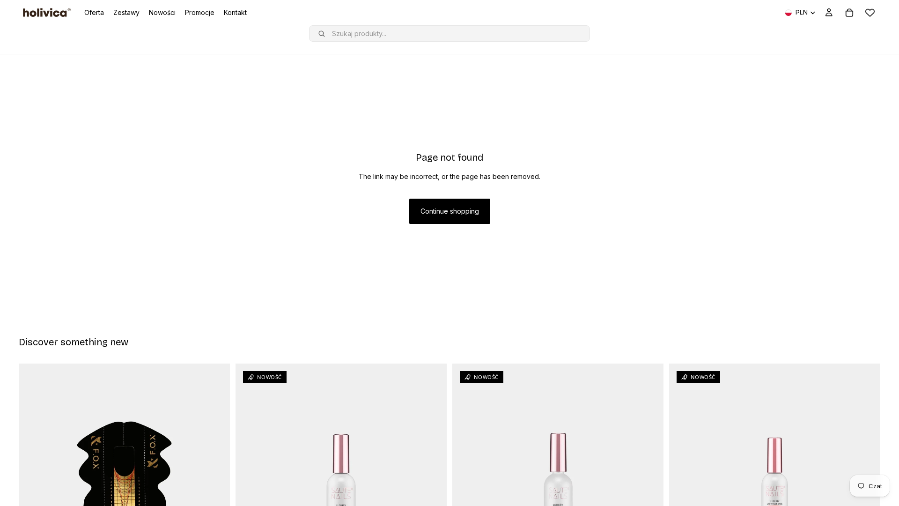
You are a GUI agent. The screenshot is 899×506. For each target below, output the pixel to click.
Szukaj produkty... (359, 33)
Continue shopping (449, 211)
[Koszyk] (849, 12)
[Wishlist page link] (870, 12)
